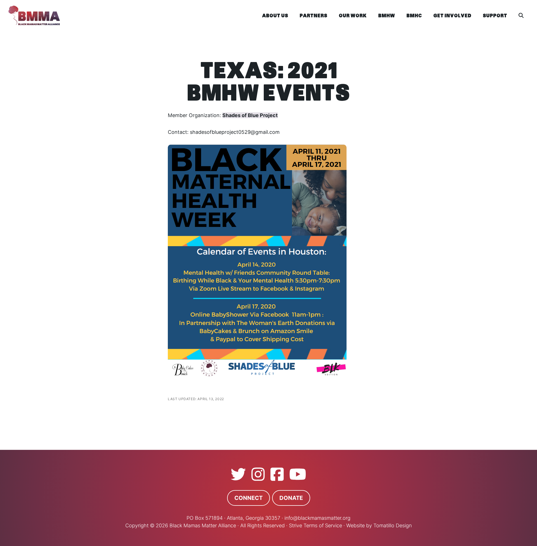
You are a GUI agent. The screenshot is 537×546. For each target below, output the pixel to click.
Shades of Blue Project (250, 115)
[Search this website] (521, 15)
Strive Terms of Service (315, 525)
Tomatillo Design (392, 525)
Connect (248, 498)
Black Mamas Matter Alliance (83, 15)
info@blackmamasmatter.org (317, 518)
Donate (291, 498)
